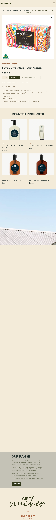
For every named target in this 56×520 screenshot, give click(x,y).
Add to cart (14, 77)
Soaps (26, 10)
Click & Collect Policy (22, 82)
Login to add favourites (30, 77)
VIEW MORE (16, 483)
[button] (51, 17)
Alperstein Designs (9, 63)
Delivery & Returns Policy (9, 82)
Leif (3, 143)
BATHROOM (17, 10)
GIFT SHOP (7, 10)
